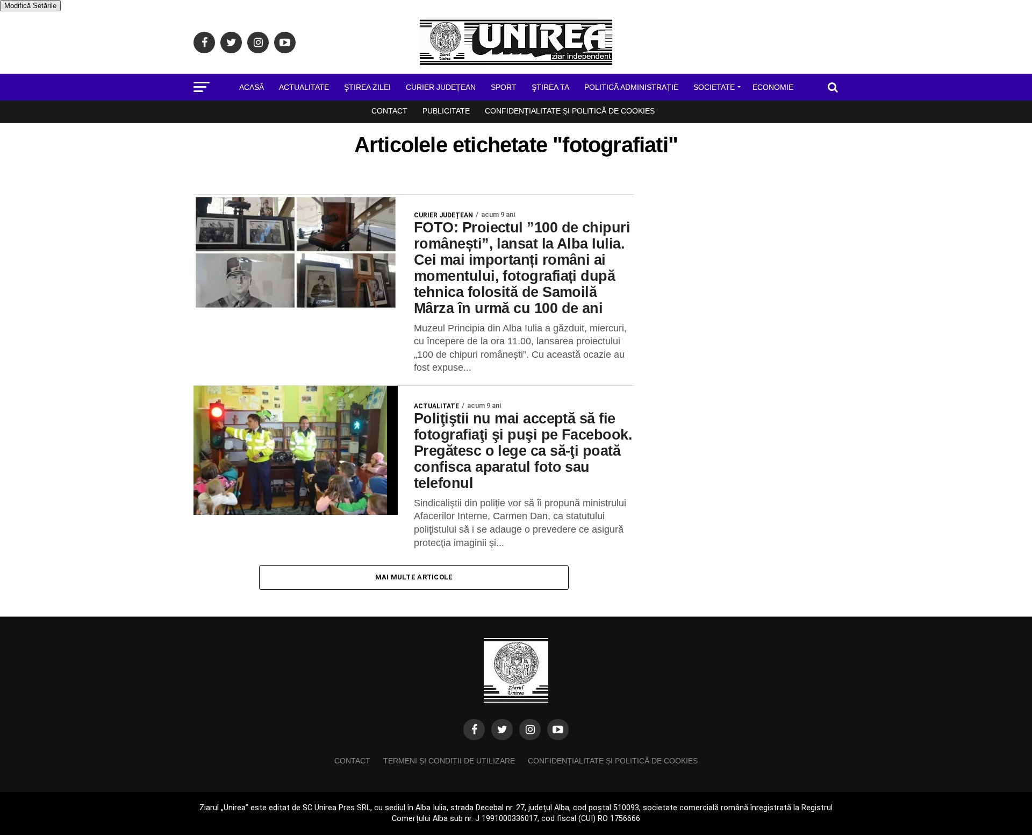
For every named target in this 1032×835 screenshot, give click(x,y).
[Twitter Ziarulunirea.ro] (502, 729)
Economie (772, 87)
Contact (389, 111)
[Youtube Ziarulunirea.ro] (558, 729)
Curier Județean (441, 87)
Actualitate (304, 87)
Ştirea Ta (550, 87)
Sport (504, 87)
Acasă (251, 87)
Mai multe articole (414, 577)
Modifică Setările (30, 6)
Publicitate (446, 111)
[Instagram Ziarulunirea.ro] (530, 729)
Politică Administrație (631, 87)
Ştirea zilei (367, 87)
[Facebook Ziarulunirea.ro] (474, 729)
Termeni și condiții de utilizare (449, 760)
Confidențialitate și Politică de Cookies (570, 111)
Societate (714, 87)
